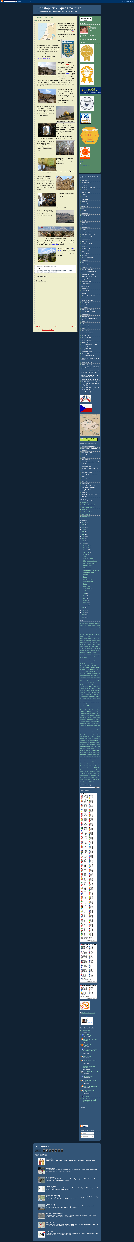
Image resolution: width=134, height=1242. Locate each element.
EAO (99, 682)
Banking (94, 634)
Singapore (93, 752)
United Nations (93, 773)
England (82, 686)
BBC (81, 636)
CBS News (87, 648)
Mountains (82, 725)
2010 (83, 614)
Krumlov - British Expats (90, 1086)
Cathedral (97, 646)
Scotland (88, 748)
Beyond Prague (87, 1035)
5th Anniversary (87, 590)
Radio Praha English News (88, 507)
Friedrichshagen (92, 696)
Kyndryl (90, 709)
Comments (85, 1136)
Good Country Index (89, 700)
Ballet (87, 634)
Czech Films (83, 667)
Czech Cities (83, 663)
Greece (95, 700)
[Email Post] (38, 268)
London (98, 713)
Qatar (90, 738)
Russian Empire (96, 744)
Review (85, 742)
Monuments (83, 723)
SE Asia (98, 748)
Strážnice (82, 760)
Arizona (84, 629)
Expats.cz (86, 1096)
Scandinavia (82, 748)
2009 (83, 617)
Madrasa (98, 715)
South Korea (97, 756)
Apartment (82, 627)
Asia (99, 629)
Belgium (93, 636)
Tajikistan (86, 761)
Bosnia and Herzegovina (85, 640)
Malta (86, 717)
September (86, 552)
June (84, 593)
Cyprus (94, 660)
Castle (92, 646)
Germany (89, 698)
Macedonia (92, 715)
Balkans (84, 634)
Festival (88, 690)
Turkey (86, 769)
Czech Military (87, 675)
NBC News (85, 727)
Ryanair (92, 746)
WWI (94, 779)
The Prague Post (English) (88, 505)
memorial (82, 719)
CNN (99, 652)
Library (98, 711)
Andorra (93, 625)
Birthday (90, 638)
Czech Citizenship (92, 663)
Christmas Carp (50, 1177)
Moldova (98, 719)
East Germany (83, 684)
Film (92, 690)
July (84, 556)
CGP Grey (84, 650)
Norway (91, 730)
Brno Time (86, 20)
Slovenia (87, 754)
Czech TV (85, 679)
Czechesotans (87, 1056)
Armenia (88, 629)
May (84, 596)
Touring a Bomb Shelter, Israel (91, 570)
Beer (87, 636)
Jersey (95, 707)
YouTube (83, 781)
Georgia (84, 698)
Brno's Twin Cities (87, 588)
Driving (88, 682)
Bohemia (98, 638)
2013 (83, 608)
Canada (94, 644)
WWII (98, 779)
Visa (99, 775)
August (85, 554)
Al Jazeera (97, 623)
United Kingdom (84, 773)
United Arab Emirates (95, 771)
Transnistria (97, 765)
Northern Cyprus (96, 729)
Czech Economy (88, 665)
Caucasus (82, 648)
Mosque (98, 723)
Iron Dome (86, 574)
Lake (98, 709)
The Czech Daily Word (87, 512)
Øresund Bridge (50, 1204)
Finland (81, 692)
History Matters (93, 704)
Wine (96, 777)
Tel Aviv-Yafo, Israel (88, 572)
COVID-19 (86, 657)
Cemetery (94, 648)
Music (91, 725)
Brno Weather (86, 18)
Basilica (43, 270)
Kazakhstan (82, 709)
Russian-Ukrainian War (85, 746)
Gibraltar (94, 698)
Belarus (89, 636)
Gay (81, 698)
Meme (98, 717)
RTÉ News (87, 744)
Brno (91, 642)
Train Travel (91, 765)
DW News (95, 682)
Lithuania (93, 713)
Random (87, 740)
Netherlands (91, 727)
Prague (86, 738)
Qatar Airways (94, 738)
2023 (83, 522)
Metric (85, 719)
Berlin (81, 638)
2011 (83, 612)
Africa (86, 623)
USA (98, 773)
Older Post (73, 326)
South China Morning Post (88, 756)
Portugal (82, 738)
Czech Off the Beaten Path (90, 1072)
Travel (95, 767)
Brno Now (84, 509)
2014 (83, 543)
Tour (50, 272)
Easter (88, 684)
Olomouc (86, 732)
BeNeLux (98, 636)
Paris (96, 734)
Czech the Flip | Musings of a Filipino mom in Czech (90, 1050)
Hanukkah (93, 702)
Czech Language (87, 673)
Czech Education (96, 665)
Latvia (94, 711)
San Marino (97, 746)
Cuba (87, 660)
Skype (98, 752)
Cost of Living (91, 656)
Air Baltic (89, 623)
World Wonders (86, 779)
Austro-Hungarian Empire (85, 632)
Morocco (93, 723)
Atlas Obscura (87, 630)
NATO (81, 727)
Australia (93, 630)
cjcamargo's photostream (89, 1021)
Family (98, 688)
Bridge (81, 642)
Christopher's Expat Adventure (59, 8)
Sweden (86, 760)
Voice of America (83, 777)
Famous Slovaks (83, 690)
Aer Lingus (82, 623)
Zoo (93, 781)
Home (55, 326)
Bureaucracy (83, 644)
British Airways (86, 642)
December (86, 545)
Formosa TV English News (85, 694)
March (85, 600)
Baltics (90, 634)
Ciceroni (94, 652)
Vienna (95, 775)
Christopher (93, 27)
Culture (90, 660)
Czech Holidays (89, 671)
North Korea (89, 729)
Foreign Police (96, 692)
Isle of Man (86, 707)
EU (90, 686)
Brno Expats (84, 502)
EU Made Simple (96, 686)
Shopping (85, 750)
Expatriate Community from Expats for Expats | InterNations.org (90, 1100)
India (94, 705)
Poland (98, 736)
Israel (52, 270)
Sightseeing (45, 272)
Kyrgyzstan (94, 709)
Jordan (98, 707)
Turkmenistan (92, 769)
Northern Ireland (84, 730)
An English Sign (87, 579)
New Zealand (83, 729)
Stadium (94, 758)
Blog (94, 638)
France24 (82, 696)
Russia (91, 744)
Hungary (85, 705)
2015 (83, 541)
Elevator (93, 684)
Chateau (95, 650)
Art (91, 629)
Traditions (85, 765)
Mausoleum (94, 717)
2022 (83, 525)
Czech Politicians (86, 677)
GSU (84, 702)
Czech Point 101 (85, 514)
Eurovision (93, 688)
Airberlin (92, 623)
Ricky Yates (86, 1030)
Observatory (97, 730)
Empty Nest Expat (88, 1045)
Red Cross (92, 740)
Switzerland (91, 760)
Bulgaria (98, 642)
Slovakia (82, 754)
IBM (88, 706)
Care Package (87, 646)
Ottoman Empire (83, 734)
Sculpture (93, 748)
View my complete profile (88, 39)
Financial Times (96, 690)
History (88, 704)
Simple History (87, 752)
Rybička (85, 584)
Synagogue (97, 760)
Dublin (91, 682)
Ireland (81, 707)
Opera (98, 732)
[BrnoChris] (80, 163)
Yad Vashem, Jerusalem (89, 563)
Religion (39, 272)
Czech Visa (91, 679)
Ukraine (81, 771)
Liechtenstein (83, 713)
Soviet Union (83, 758)
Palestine (69, 270)
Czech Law (94, 673)
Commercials (82, 654)
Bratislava (94, 640)
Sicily (89, 750)
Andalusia (89, 625)
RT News (82, 744)
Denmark (84, 682)
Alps (85, 625)
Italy (92, 707)
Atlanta (81, 630)
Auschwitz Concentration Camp (55, 1213)
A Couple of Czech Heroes (90, 561)
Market (89, 717)
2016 (83, 538)
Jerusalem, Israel (44, 20)
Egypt (91, 684)
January (85, 605)
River (94, 742)
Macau (88, 715)
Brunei (94, 642)
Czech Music (93, 675)
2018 (83, 534)
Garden (98, 696)
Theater (95, 763)
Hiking (84, 704)
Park (98, 734)
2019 (83, 532)
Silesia (81, 752)
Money (92, 721)
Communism (90, 654)
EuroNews (82, 688)
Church (48, 270)
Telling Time (49, 1231)
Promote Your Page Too (85, 165)
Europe (87, 688)
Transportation (83, 767)
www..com (86, 1016)
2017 (83, 536)
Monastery (88, 721)
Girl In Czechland (88, 1076)
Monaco (83, 721)
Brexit (98, 640)
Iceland (91, 705)
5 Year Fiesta (86, 586)
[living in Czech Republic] (85, 1009)
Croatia (94, 657)
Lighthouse (89, 713)
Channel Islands (90, 650)
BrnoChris (82, 161)
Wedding (92, 777)
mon (81, 721)
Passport (85, 736)
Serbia (81, 750)
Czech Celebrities (88, 661)
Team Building (92, 761)
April (84, 598)
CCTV (90, 648)
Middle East (57, 270)
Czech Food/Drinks (91, 667)
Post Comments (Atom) (48, 330)
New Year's (97, 727)
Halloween (88, 702)
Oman (95, 732)
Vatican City (88, 775)
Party (81, 736)
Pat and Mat (49, 1159)
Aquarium (87, 627)
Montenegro (97, 721)
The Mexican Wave (88, 581)
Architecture (93, 627)
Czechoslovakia (91, 681)
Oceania (82, 732)
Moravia (89, 723)
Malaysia (82, 717)
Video (92, 775)
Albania (81, 625)
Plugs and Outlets (51, 1186)
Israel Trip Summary (88, 558)
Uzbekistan (82, 775)
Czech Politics (94, 677)
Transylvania (90, 767)
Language (88, 711)
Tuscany (98, 769)
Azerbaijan (94, 632)
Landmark (82, 711)
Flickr (85, 692)
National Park (97, 725)
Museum (63, 270)
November (86, 547)
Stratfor (98, 758)
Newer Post (37, 326)
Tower (81, 765)
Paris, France (50, 1222)
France (98, 694)
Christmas (82, 652)
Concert (84, 656)
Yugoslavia (89, 781)
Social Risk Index (92, 754)
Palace (89, 734)
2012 (83, 610)
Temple (98, 761)
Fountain (94, 694)
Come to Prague (85, 516)
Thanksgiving (90, 763)
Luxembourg (82, 715)
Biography (85, 638)
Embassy (98, 684)
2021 (83, 527)
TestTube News (83, 763)
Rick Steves (90, 742)
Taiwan (81, 761)
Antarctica (98, 625)
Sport (91, 758)
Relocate (82, 742)
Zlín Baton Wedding (51, 1168)
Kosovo (87, 709)
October (85, 550)
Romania (98, 742)
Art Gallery (95, 629)
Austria (98, 630)
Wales (89, 777)
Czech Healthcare (91, 669)
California (89, 644)
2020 (83, 529)
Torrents (85, 577)
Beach (83, 636)
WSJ (92, 779)
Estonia (86, 686)
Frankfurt (86, 696)
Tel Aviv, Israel (87, 568)
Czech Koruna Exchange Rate (90, 439)
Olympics (91, 732)
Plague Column (92, 736)
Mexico (88, 719)
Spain (88, 758)
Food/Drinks (90, 692)
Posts (84, 1133)
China (98, 650)
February (85, 602)
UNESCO (54, 272)
